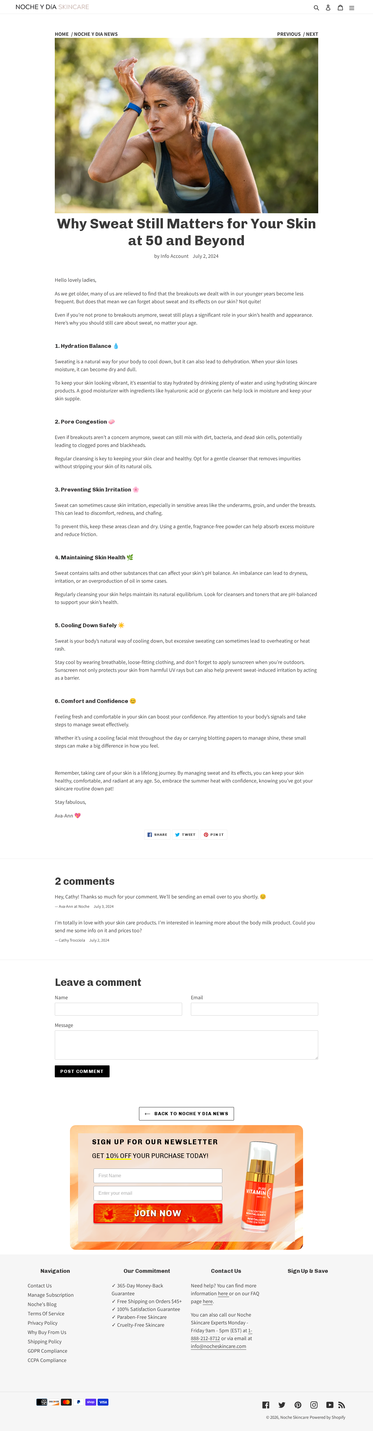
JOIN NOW (158, 1213)
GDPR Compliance (47, 1350)
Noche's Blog (42, 1304)
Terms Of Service (46, 1313)
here (223, 1293)
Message (64, 1025)
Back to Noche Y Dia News (190, 1113)
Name (61, 997)
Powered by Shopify (327, 1417)
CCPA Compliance (47, 1360)
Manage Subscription (51, 1294)
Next (312, 34)
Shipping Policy (44, 1341)
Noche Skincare (294, 1417)
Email (197, 997)
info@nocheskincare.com (218, 1346)
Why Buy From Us (47, 1332)
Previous (289, 34)
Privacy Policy (42, 1322)
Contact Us (40, 1285)
